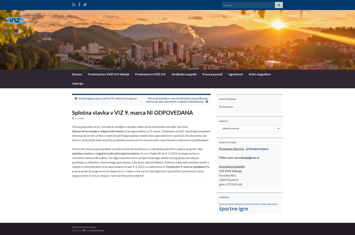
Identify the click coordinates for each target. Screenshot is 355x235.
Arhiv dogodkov (260, 74)
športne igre (233, 208)
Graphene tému (96, 230)
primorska (248, 204)
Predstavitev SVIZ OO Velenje (108, 74)
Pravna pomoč (212, 74)
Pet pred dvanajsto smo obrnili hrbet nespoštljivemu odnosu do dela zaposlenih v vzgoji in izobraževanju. (177, 100)
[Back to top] (346, 226)
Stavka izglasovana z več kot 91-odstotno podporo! (108, 98)
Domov (77, 74)
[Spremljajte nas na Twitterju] (85, 4)
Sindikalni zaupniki (184, 74)
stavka (263, 204)
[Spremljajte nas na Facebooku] (79, 4)
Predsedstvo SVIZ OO (150, 74)
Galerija (77, 83)
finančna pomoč (226, 204)
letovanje (238, 204)
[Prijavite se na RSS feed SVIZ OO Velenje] (74, 4)
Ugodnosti (235, 74)
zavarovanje (272, 204)
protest (256, 204)
